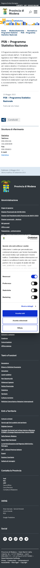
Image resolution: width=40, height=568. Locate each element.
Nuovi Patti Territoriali (8, 440)
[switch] (34, 283)
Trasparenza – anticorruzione (11, 231)
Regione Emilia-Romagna (9, 3)
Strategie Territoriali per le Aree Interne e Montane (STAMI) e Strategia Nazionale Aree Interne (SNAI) (18, 431)
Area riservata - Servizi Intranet (13, 509)
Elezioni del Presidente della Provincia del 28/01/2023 (19, 215)
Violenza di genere (7, 382)
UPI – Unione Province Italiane (11, 449)
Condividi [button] (13, 120)
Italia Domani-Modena (8, 436)
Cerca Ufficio (7, 485)
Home (3, 30)
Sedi (4, 478)
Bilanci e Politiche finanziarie (11, 367)
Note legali (15, 562)
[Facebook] (5, 539)
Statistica (5, 135)
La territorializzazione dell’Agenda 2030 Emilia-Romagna (17, 444)
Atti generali (5, 223)
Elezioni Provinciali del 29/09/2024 (13, 212)
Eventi (3, 453)
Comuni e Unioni (6, 419)
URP (25, 5)
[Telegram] (26, 539)
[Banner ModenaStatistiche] (20, 21)
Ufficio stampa (6, 346)
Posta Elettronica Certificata (10, 558)
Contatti (19, 5)
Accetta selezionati (20, 321)
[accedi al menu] (35, 12)
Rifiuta (20, 328)
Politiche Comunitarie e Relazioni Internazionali (17, 401)
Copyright (24, 562)
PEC (4, 481)
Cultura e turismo (7, 397)
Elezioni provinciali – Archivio (11, 219)
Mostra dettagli (27, 306)
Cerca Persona (8, 487)
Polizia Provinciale (7, 386)
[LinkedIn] (21, 539)
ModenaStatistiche (16, 30)
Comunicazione (6, 342)
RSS (4, 513)
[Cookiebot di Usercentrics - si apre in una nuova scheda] (28, 238)
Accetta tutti (20, 313)
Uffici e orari (5, 227)
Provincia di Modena (16, 12)
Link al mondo (7, 511)
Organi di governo (7, 208)
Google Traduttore (9, 517)
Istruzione (4, 371)
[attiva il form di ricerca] (30, 12)
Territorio (4, 394)
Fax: (3, 146)
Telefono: (5, 138)
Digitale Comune (6, 426)
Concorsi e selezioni (8, 334)
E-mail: (4, 152)
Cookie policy (12, 560)
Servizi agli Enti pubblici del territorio (13, 422)
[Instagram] (16, 539)
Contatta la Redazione (10, 489)
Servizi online (33, 5)
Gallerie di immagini (8, 461)
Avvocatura (5, 363)
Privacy (3, 560)
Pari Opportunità (7, 378)
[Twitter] (10, 539)
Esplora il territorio (7, 457)
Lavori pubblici (6, 374)
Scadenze (4, 338)
